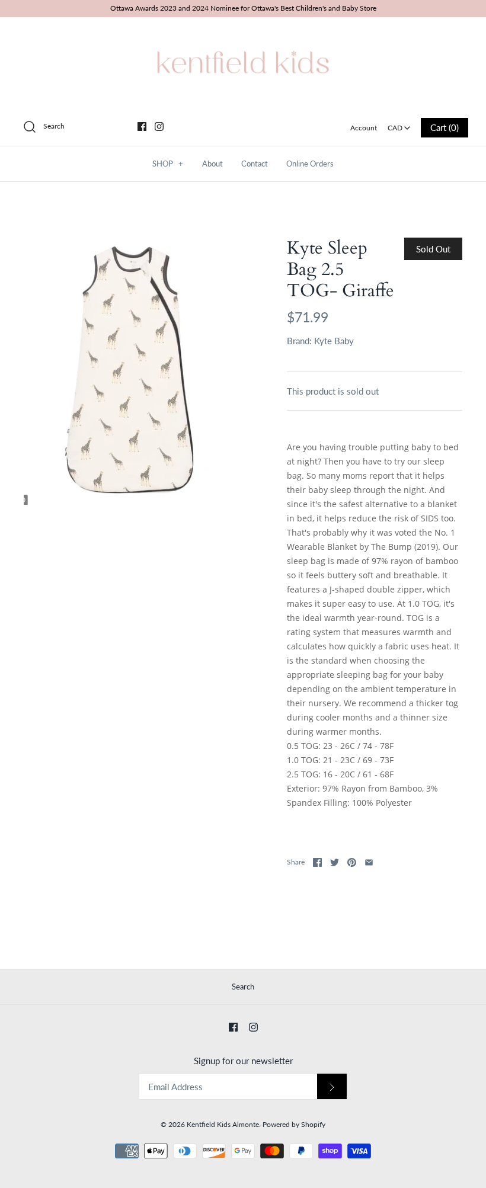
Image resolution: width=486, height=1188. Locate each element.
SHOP (167, 163)
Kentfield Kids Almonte (223, 1124)
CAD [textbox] (399, 124)
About (212, 163)
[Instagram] (159, 126)
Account (363, 127)
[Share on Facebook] (317, 862)
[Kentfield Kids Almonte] (243, 36)
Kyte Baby (334, 340)
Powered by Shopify (294, 1124)
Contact (254, 163)
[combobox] (399, 124)
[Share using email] (368, 862)
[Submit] (332, 1086)
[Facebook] (142, 126)
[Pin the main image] (351, 862)
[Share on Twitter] (334, 862)
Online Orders (310, 163)
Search (243, 986)
